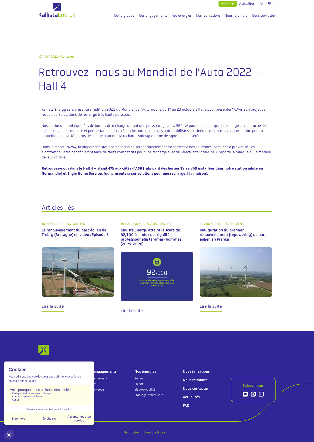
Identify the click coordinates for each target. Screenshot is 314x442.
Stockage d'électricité (149, 395)
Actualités (247, 3)
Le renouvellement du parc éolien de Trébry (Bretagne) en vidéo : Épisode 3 (75, 232)
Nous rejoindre (236, 15)
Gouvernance (95, 389)
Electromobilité (145, 389)
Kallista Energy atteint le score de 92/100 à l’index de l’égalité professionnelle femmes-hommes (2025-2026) (151, 237)
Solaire (139, 384)
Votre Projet (228, 3)
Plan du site (131, 432)
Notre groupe (124, 15)
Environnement (97, 378)
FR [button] (269, 3)
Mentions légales (155, 432)
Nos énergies (182, 15)
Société (92, 384)
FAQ (186, 405)
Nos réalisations (208, 15)
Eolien (139, 378)
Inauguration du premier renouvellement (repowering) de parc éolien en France (233, 235)
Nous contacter (263, 15)
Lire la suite (53, 306)
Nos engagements (153, 15)
